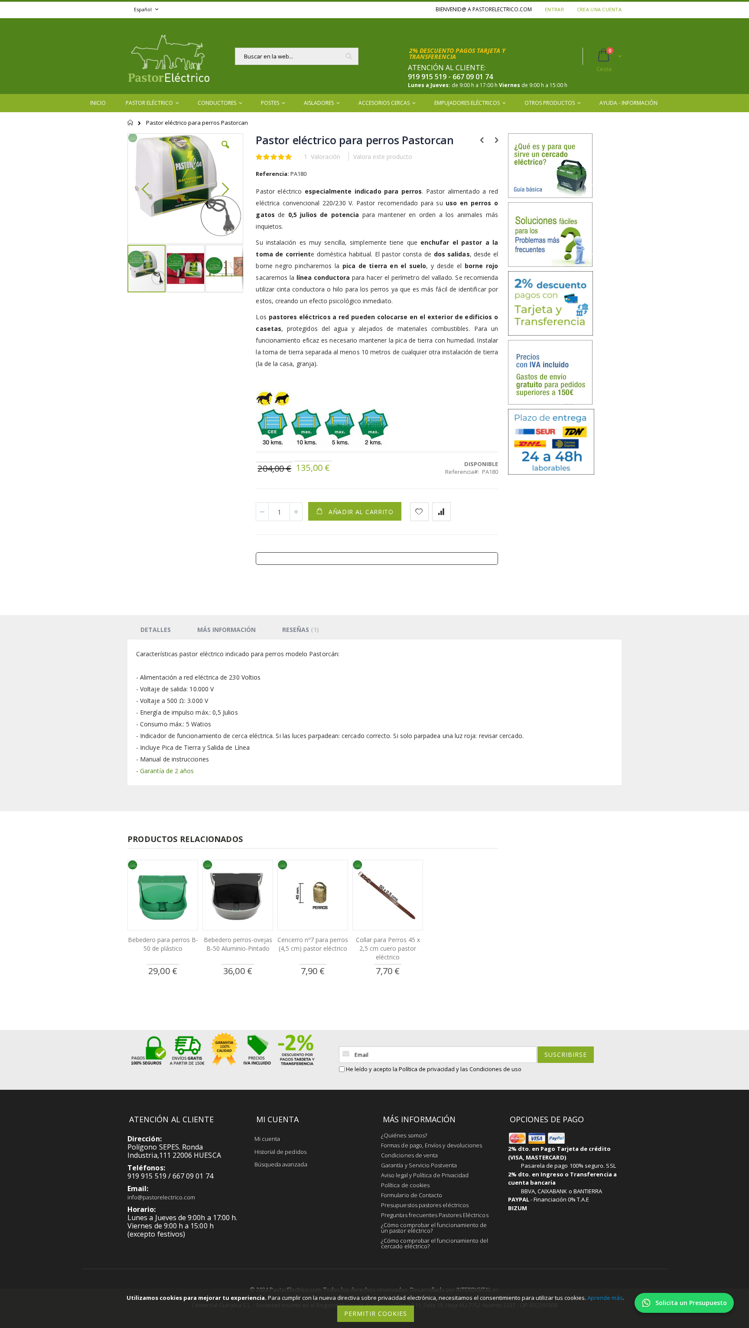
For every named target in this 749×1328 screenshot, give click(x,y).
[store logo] (168, 56)
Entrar (554, 9)
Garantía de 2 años (167, 771)
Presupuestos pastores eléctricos (425, 1205)
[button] (225, 151)
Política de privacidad (427, 1069)
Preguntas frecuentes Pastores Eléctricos (434, 1215)
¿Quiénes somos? (404, 1135)
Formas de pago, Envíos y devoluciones (431, 1145)
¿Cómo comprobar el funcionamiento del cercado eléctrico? (434, 1243)
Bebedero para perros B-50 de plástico (163, 944)
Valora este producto (382, 156)
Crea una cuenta (599, 9)
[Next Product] (496, 139)
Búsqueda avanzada (280, 1164)
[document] (376, 1308)
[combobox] (296, 56)
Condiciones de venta (409, 1155)
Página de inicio (130, 126)
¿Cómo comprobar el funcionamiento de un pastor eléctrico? (434, 1227)
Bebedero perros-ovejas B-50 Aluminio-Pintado (238, 944)
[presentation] (155, 629)
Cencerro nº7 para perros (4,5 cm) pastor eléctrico (312, 944)
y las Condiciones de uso (488, 1069)
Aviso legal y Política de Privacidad (425, 1175)
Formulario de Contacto (411, 1195)
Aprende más (605, 1298)
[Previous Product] (481, 139)
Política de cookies (405, 1185)
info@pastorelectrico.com (161, 1197)
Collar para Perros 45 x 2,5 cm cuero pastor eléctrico (388, 948)
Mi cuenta (267, 1139)
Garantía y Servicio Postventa (419, 1165)
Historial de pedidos (280, 1152)
